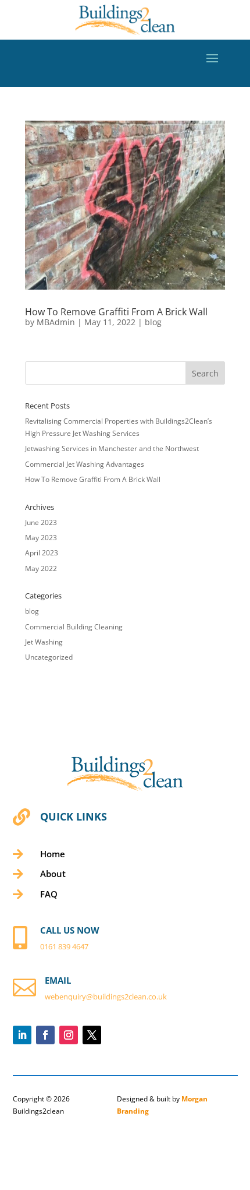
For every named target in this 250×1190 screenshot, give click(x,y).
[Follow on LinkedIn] (22, 1035)
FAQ (49, 894)
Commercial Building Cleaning (74, 627)
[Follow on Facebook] (45, 1035)
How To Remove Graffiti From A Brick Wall (116, 311)
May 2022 (41, 568)
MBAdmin (56, 322)
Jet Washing (44, 642)
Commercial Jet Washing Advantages (84, 464)
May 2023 (41, 538)
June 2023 (41, 522)
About (53, 873)
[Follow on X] (92, 1035)
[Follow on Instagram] (68, 1035)
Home (52, 854)
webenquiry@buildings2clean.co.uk (106, 996)
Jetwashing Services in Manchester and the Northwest (112, 448)
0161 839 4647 (64, 946)
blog (153, 322)
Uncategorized (49, 657)
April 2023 (41, 553)
